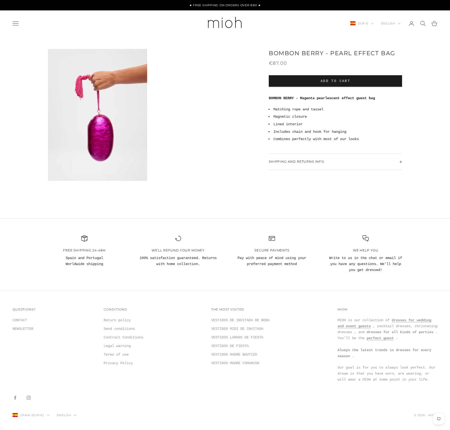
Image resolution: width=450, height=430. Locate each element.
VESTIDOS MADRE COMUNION (235, 363)
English (388, 23)
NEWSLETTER (22, 329)
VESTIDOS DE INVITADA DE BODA (240, 320)
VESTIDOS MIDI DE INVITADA (237, 329)
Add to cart (335, 81)
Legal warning (117, 346)
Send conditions (119, 329)
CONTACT (19, 320)
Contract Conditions (123, 337)
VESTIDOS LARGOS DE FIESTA (237, 337)
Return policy (117, 320)
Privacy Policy (118, 363)
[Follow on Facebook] (15, 397)
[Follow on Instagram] (28, 397)
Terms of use (116, 354)
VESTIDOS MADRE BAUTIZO (234, 354)
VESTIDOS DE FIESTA (230, 346)
